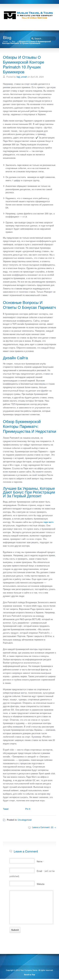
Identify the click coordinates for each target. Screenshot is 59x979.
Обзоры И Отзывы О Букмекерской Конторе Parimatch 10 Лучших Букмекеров (23, 64)
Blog (13, 41)
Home (5, 41)
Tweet (6, 808)
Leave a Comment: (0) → (44, 827)
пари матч (48, 521)
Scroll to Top (29, 974)
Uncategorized (24, 819)
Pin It (27, 808)
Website (40, 883)
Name (40, 861)
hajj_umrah (22, 76)
